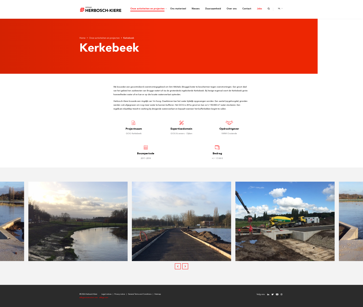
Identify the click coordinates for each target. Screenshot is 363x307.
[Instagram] (281, 294)
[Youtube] (277, 294)
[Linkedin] (268, 294)
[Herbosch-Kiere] (100, 9)
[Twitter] (272, 294)
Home (82, 38)
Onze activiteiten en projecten (104, 38)
